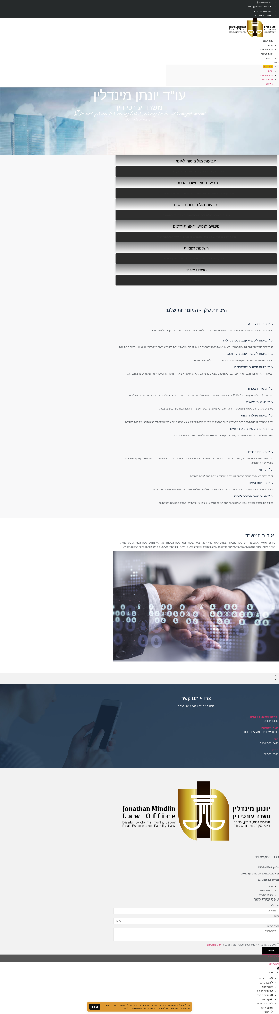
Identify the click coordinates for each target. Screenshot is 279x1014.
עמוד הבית (268, 66)
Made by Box (273, 956)
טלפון (276, 916)
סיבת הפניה (273, 926)
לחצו (126, 1008)
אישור (95, 1006)
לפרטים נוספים (214, 944)
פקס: (275, 739)
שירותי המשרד (266, 75)
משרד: (274, 750)
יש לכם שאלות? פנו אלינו (264, 717)
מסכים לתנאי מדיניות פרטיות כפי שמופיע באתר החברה (241, 945)
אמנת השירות (267, 79)
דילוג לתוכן (274, 963)
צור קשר (269, 58)
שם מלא (275, 905)
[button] (222, 62)
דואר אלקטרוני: (269, 728)
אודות (270, 71)
